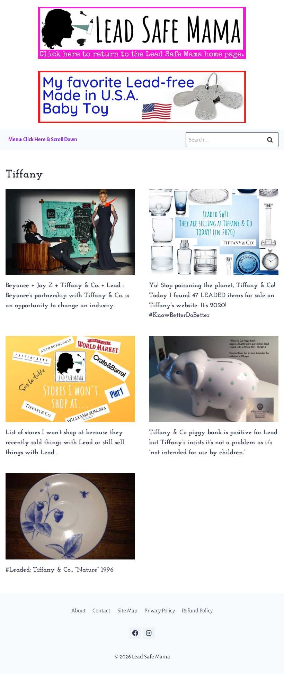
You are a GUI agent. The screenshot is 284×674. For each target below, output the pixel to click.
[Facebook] (135, 633)
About (78, 610)
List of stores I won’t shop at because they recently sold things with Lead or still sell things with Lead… (65, 442)
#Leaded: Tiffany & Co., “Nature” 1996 (60, 570)
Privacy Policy (159, 610)
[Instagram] (149, 633)
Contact (101, 610)
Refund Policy (197, 610)
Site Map (127, 610)
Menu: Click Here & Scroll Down (42, 139)
